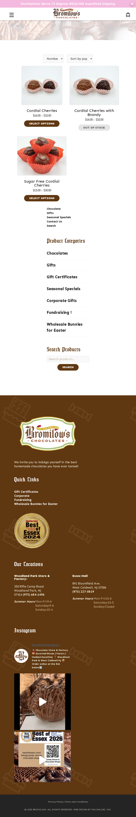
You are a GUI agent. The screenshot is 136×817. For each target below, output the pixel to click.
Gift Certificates (62, 277)
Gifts (50, 213)
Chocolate (54, 208)
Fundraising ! (59, 312)
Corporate (21, 496)
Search (51, 225)
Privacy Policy (55, 801)
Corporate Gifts (61, 300)
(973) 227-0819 (83, 591)
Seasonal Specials (59, 217)
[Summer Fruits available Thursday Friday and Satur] (42, 701)
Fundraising (23, 500)
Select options (42, 123)
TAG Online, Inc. (101, 809)
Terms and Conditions (76, 801)
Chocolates (57, 253)
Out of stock (94, 127)
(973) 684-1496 (33, 594)
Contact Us (54, 221)
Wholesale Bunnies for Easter (65, 327)
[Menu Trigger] (11, 15)
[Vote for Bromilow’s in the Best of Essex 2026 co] (42, 760)
